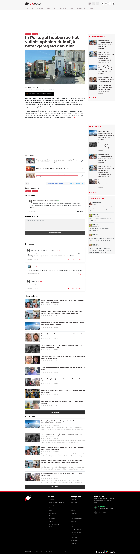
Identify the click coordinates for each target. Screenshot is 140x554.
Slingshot (75, 540)
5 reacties (55, 327)
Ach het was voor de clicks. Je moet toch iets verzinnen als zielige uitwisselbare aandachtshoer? (100, 209)
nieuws (74, 537)
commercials (76, 508)
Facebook (52, 513)
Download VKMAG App (56, 502)
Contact (51, 499)
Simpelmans (96, 202)
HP (33, 267)
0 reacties (56, 361)
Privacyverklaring (40, 551)
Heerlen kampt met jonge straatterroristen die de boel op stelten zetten (105, 184)
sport (74, 516)
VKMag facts (53, 505)
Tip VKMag (102, 512)
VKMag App (91, 8)
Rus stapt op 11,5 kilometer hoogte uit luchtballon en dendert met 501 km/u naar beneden (106, 70)
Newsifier (73, 551)
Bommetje (40, 8)
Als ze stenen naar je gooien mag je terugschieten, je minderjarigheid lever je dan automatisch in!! (100, 250)
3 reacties (55, 349)
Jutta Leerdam (77, 529)
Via (74, 118)
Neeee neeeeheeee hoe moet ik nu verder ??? (100, 220)
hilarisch (74, 521)
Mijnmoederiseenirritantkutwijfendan (44, 201)
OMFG (55, 8)
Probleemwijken (80, 8)
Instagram (52, 518)
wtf (73, 524)
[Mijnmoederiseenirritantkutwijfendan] (30, 201)
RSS (50, 510)
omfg (74, 499)
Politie (71, 8)
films (73, 510)
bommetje (34, 33)
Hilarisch (48, 8)
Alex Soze (75, 535)
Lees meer (55, 412)
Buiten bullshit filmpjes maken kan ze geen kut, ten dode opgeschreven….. (101, 239)
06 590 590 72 (103, 506)
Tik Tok (51, 521)
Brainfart (95, 214)
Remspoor (34, 281)
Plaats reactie (55, 233)
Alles (26, 8)
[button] (106, 3)
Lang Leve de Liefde (78, 505)
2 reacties (55, 316)
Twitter (51, 516)
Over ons (53, 551)
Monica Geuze (76, 532)
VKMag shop (53, 508)
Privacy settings (54, 524)
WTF (32, 8)
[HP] (29, 266)
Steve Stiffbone (54, 33)
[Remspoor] (28, 281)
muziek (74, 513)
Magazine (27, 33)
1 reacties (55, 304)
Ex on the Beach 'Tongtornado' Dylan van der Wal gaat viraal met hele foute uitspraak (106, 44)
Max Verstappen (77, 518)
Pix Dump (63, 8)
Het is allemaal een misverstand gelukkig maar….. (99, 229)
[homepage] (45, 3)
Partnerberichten (54, 527)
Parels (74, 543)
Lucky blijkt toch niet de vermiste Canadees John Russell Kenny (106, 79)
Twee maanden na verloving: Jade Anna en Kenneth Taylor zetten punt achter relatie (105, 89)
